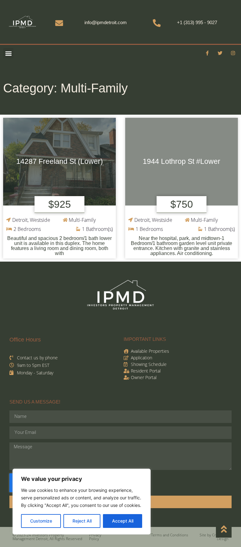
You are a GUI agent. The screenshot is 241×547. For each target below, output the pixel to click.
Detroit (20, 219)
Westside (40, 219)
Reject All (82, 521)
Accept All (122, 521)
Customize (41, 521)
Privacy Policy (95, 536)
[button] (8, 53)
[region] (82, 501)
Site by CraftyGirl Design (214, 536)
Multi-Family (82, 219)
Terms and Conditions (169, 535)
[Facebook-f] (207, 53)
